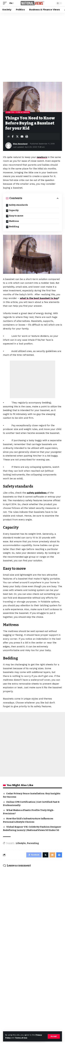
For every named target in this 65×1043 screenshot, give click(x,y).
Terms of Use (21, 1038)
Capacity (14, 210)
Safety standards (18, 205)
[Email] (22, 136)
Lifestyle (21, 843)
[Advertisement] (32, 46)
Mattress (14, 221)
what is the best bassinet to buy (39, 298)
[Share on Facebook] (12, 136)
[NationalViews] (32, 3)
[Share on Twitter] (17, 136)
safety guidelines (37, 492)
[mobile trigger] (5, 3)
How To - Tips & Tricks (17, 112)
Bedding (14, 226)
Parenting (33, 843)
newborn (42, 157)
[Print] (26, 136)
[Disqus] (32, 908)
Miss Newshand (20, 144)
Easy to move (16, 216)
